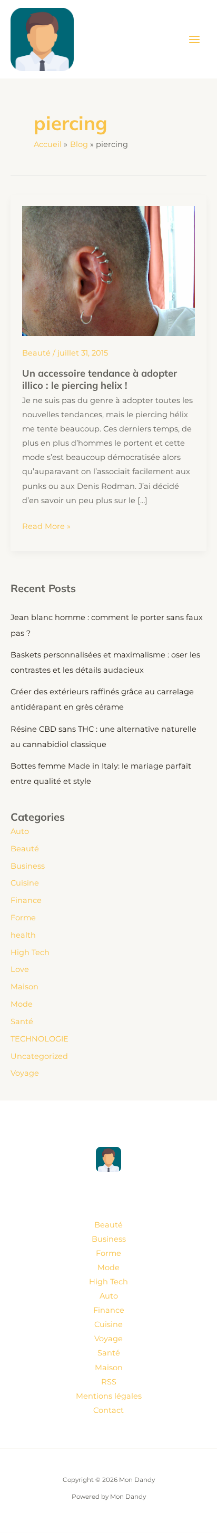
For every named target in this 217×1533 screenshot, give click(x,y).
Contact (108, 1410)
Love (20, 969)
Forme (23, 917)
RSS (108, 1382)
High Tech (30, 952)
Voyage (25, 1073)
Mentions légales (109, 1396)
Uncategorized (39, 1056)
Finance (26, 900)
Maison (24, 986)
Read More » (46, 527)
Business (28, 866)
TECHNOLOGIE (39, 1039)
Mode (22, 1004)
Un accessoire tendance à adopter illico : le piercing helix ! (99, 379)
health (23, 935)
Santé (22, 1021)
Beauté (36, 353)
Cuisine (25, 883)
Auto (20, 831)
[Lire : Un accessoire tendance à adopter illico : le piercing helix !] (108, 270)
